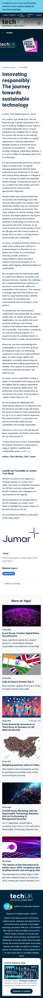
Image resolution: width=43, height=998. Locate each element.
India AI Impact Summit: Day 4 (18, 681)
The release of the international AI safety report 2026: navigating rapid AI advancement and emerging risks (21, 868)
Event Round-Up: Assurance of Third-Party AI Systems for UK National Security (18, 727)
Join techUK (22, 15)
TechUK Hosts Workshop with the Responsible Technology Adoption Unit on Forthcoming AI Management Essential (20, 815)
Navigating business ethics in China (20, 765)
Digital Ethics (8, 574)
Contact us (30, 15)
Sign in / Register (10, 15)
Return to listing (12, 583)
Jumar (5, 553)
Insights (9, 33)
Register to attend (21, 991)
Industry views (8, 67)
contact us (25, 451)
